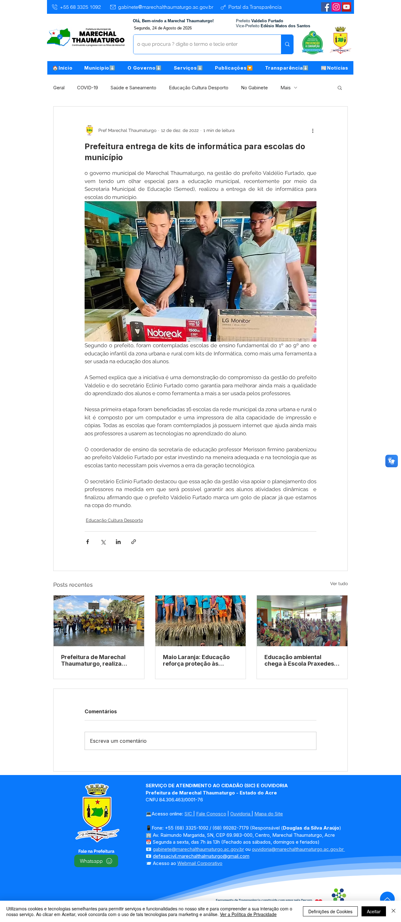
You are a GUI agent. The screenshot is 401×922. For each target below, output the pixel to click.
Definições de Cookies (330, 911)
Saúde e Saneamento (133, 88)
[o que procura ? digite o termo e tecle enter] (287, 44)
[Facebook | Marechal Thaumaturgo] (326, 7)
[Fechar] (393, 911)
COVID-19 (87, 88)
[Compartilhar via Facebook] (88, 542)
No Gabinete (254, 88)
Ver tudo (339, 583)
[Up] (387, 899)
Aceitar (374, 911)
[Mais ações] (312, 130)
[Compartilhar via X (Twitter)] (103, 542)
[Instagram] (336, 7)
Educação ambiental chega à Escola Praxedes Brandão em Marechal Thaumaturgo (299, 660)
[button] (100, 67)
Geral (59, 88)
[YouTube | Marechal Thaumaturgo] (346, 7)
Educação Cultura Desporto (198, 88)
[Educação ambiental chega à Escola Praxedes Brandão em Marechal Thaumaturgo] (302, 620)
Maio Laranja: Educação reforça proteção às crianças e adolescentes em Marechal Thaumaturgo (197, 660)
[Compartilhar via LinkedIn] (118, 542)
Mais (285, 88)
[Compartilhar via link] (134, 542)
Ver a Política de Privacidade (248, 914)
